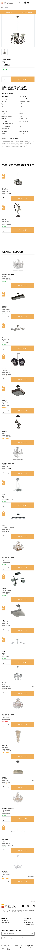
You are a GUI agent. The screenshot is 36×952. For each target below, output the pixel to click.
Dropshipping (28, 918)
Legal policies (28, 922)
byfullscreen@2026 (6, 950)
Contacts (5, 920)
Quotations (27, 12)
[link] (24, 905)
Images (4, 62)
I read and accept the (14, 938)
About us (4, 918)
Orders (9, 12)
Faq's (25, 920)
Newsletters (6, 922)
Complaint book (29, 924)
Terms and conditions (20, 938)
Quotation (22, 79)
